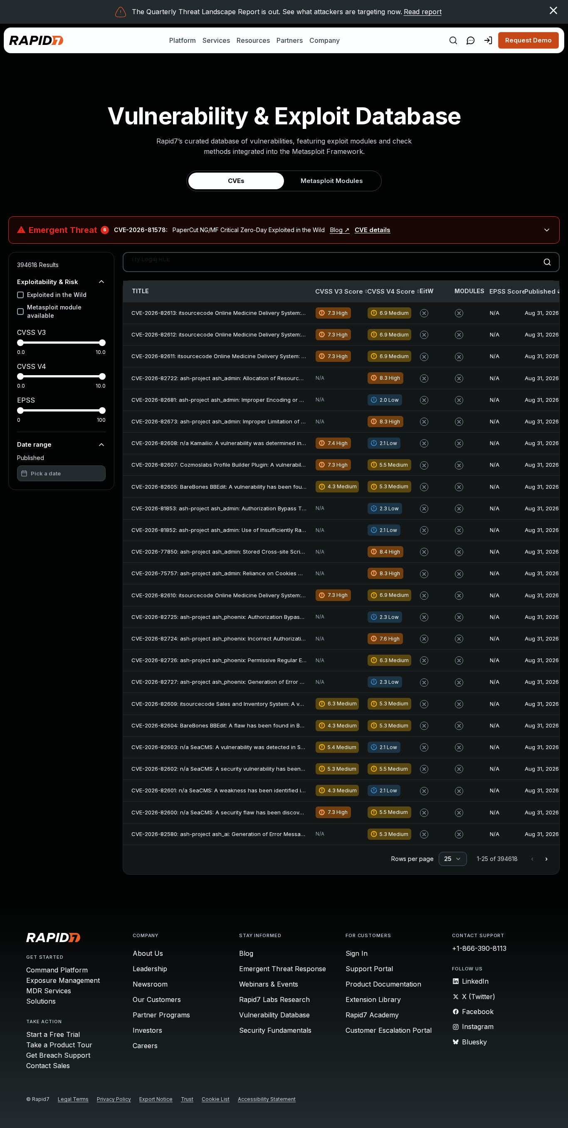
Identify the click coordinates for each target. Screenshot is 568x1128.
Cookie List (216, 1099)
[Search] (453, 40)
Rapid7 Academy (372, 1015)
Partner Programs (161, 1015)
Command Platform (57, 970)
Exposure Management (63, 980)
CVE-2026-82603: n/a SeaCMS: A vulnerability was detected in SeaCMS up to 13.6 (238, 747)
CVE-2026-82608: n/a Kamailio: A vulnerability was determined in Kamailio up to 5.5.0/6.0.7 (249, 443)
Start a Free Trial (53, 1034)
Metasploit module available (54, 311)
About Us (148, 953)
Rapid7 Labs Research (274, 999)
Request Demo (528, 40)
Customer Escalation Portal (389, 1030)
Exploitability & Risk (47, 281)
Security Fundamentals (275, 1030)
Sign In (357, 953)
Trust (187, 1099)
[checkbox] (20, 295)
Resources (253, 40)
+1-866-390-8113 (479, 948)
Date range (34, 444)
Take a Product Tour (59, 1045)
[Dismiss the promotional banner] (553, 10)
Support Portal (369, 969)
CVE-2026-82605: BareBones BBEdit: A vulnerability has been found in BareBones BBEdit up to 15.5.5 (262, 486)
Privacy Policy (114, 1099)
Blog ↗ (340, 230)
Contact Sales (48, 1065)
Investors (147, 1030)
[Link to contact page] (470, 40)
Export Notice (156, 1099)
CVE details (372, 230)
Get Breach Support (58, 1055)
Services (216, 40)
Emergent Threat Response (282, 969)
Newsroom (150, 984)
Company (324, 40)
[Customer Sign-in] (488, 40)
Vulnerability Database (274, 1015)
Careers (145, 1045)
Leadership (150, 969)
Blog (246, 953)
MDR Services (48, 991)
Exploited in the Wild (56, 294)
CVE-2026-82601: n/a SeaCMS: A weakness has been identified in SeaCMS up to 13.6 (243, 790)
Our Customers (157, 999)
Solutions (41, 1001)
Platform (182, 40)
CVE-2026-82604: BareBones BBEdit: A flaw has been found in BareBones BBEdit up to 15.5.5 (252, 725)
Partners (290, 40)
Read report (423, 11)
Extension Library (373, 999)
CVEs (236, 181)
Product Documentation (383, 984)
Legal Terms (73, 1099)
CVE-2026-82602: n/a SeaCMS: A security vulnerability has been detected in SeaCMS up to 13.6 (256, 768)
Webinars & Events (268, 984)
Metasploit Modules (332, 181)
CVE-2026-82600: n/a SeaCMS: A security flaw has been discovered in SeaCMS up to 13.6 (249, 812)
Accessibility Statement (267, 1099)
